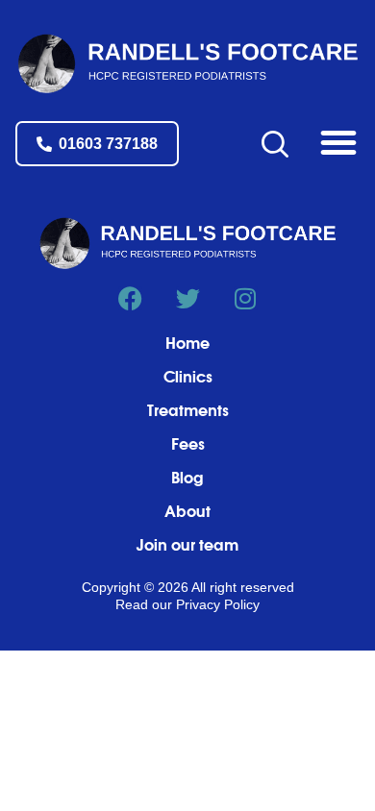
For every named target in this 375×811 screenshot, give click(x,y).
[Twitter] (188, 298)
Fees (188, 445)
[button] (338, 142)
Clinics (187, 377)
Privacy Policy (218, 604)
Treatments (188, 411)
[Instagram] (246, 298)
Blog (187, 478)
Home (187, 344)
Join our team (187, 545)
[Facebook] (130, 298)
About (187, 512)
